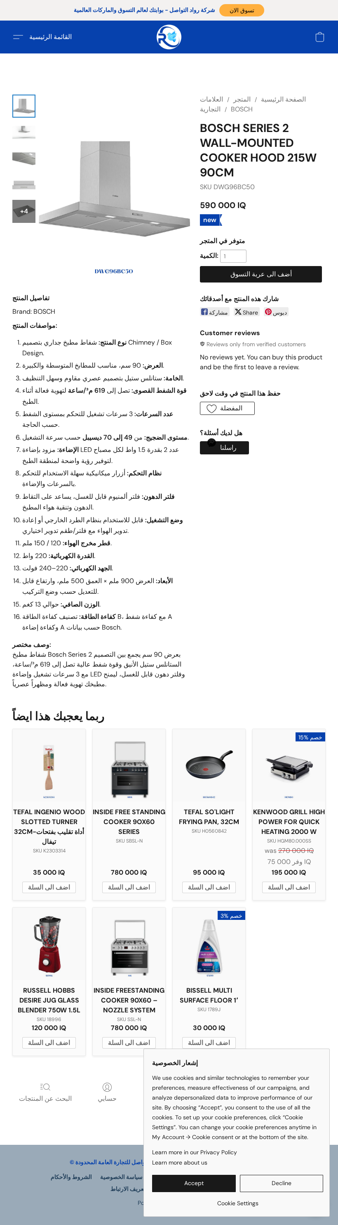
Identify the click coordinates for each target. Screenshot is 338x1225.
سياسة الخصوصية (121, 1177)
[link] (237, 1200)
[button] (241, 10)
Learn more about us (179, 1162)
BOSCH (242, 109)
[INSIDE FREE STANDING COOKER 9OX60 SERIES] (129, 765)
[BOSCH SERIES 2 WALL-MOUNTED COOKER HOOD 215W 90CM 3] (23, 185)
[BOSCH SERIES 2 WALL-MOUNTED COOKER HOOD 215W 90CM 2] (23, 158)
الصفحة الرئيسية (283, 99)
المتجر (242, 99)
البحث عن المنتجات (45, 1098)
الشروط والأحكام (71, 1177)
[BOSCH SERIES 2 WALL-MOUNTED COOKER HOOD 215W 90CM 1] (23, 132)
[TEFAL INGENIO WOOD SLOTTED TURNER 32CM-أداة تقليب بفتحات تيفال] (49, 765)
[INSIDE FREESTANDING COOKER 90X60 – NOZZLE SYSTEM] (129, 944)
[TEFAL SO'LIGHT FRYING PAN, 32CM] (209, 765)
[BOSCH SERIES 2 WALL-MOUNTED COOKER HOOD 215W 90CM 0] (23, 106)
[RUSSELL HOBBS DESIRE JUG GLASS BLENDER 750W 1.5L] (49, 944)
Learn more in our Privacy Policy (194, 1152)
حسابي (107, 1098)
